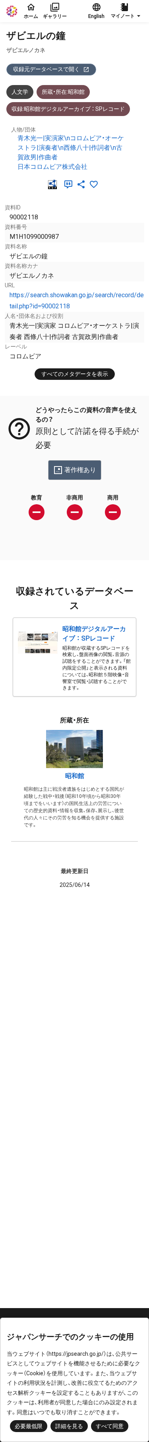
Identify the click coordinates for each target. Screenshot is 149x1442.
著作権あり (80, 470)
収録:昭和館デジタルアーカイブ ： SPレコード (68, 109)
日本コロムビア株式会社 (52, 166)
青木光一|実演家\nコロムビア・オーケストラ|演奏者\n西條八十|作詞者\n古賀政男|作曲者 (70, 147)
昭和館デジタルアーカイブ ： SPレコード (94, 633)
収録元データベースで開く (46, 69)
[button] (127, 11)
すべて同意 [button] (110, 1426)
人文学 (20, 92)
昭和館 (74, 776)
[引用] (70, 184)
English (96, 16)
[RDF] (54, 184)
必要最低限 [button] (29, 1426)
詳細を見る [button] (69, 1426)
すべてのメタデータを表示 (74, 374)
